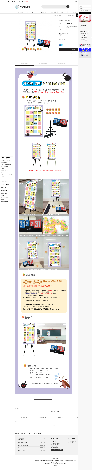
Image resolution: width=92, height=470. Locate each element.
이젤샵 (2, 177)
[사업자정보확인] (53, 462)
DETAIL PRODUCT (24, 63)
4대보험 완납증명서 (83, 31)
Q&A (54, 449)
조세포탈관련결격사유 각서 (85, 37)
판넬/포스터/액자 (65, 12)
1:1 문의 (60, 449)
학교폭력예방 (3, 195)
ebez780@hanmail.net (61, 463)
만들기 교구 (3, 168)
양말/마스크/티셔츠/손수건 (6, 175)
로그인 (9, 1)
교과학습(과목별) (4, 187)
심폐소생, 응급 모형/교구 (43, 12)
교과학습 (12, 12)
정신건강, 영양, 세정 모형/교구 (68, 15)
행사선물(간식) (4, 181)
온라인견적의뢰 (83, 29)
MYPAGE (77, 1)
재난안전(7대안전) (4, 193)
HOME (54, 15)
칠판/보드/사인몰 (4, 201)
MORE (43, 439)
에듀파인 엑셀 (82, 40)
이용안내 (23, 433)
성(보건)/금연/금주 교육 (22, 12)
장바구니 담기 (74, 53)
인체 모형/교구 (4, 162)
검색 (67, 6)
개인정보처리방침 (37, 433)
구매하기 (74, 49)
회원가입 (13, 1)
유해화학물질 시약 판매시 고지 (24, 442)
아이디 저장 (82, 10)
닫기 (77, 15)
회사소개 (17, 433)
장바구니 (24, 1)
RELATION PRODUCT (43, 63)
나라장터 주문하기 (21, 450)
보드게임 (3, 199)
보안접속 (86, 10)
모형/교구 (33, 12)
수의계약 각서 (82, 35)
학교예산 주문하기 (85, 26)
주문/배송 (18, 1)
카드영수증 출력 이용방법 (23, 445)
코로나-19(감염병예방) (5, 179)
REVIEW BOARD (61, 63)
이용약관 (29, 433)
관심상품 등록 (74, 57)
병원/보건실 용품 (54, 12)
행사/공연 (73, 12)
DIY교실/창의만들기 (5, 197)
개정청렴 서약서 (83, 33)
